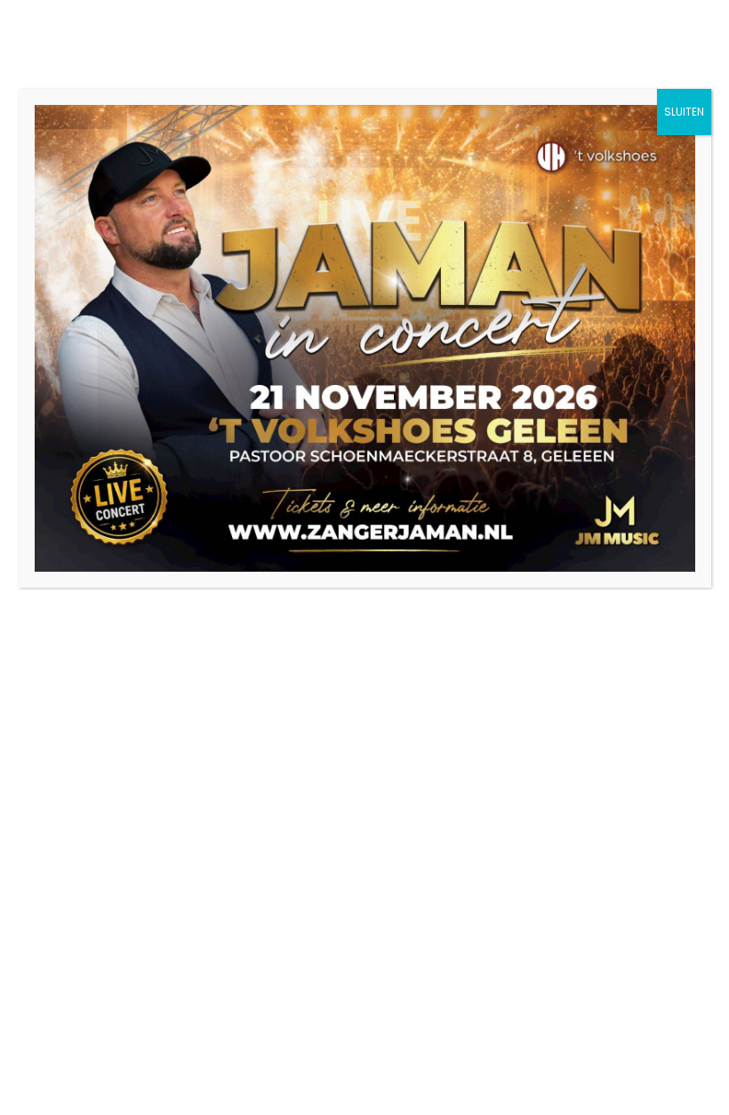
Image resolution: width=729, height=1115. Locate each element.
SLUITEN (684, 111)
